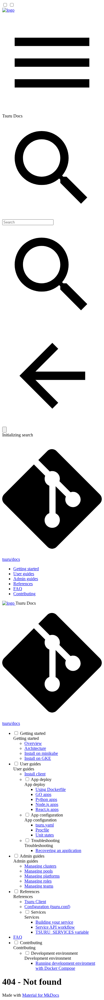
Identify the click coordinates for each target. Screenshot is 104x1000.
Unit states (44, 835)
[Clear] (4, 430)
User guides (23, 573)
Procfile (42, 830)
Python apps (46, 799)
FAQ (17, 588)
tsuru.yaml (44, 825)
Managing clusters (40, 866)
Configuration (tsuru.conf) (47, 906)
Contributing (24, 593)
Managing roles (38, 881)
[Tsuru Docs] (8, 10)
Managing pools (38, 871)
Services (38, 912)
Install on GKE (37, 758)
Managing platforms (42, 876)
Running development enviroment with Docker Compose (65, 966)
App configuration (47, 815)
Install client (34, 774)
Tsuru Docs (26, 603)
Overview (33, 743)
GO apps (43, 794)
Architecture (35, 748)
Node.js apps (46, 804)
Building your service (54, 922)
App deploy (41, 779)
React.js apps (47, 809)
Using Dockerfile (50, 789)
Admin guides (25, 578)
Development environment (54, 953)
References (23, 583)
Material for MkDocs (40, 995)
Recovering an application (58, 850)
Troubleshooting (45, 840)
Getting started (26, 568)
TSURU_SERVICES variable (62, 932)
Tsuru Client (35, 901)
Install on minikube (41, 753)
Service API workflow (55, 927)
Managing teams (38, 886)
